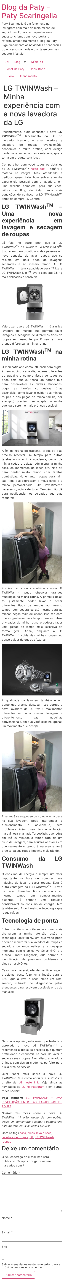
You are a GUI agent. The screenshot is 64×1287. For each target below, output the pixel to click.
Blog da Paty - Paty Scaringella (29, 11)
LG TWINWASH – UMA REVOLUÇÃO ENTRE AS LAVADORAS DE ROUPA (32, 1102)
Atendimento (28, 76)
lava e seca (43, 1133)
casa (23, 1133)
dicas (31, 1133)
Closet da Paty (14, 69)
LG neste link (28, 1082)
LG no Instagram (33, 1086)
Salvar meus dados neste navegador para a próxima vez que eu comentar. (31, 1266)
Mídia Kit (37, 62)
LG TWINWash (44, 1137)
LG (31, 1137)
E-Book (9, 76)
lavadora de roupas (15, 1137)
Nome (7, 1217)
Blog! (17, 62)
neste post (38, 169)
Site (4, 1246)
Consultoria (37, 69)
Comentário (11, 1172)
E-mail (7, 1232)
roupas (6, 1141)
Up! (6, 62)
